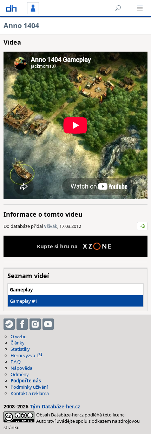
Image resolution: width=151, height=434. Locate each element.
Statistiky (20, 349)
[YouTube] (48, 324)
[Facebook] (22, 324)
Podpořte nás (26, 380)
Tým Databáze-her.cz (55, 406)
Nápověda (21, 368)
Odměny (20, 374)
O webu (19, 336)
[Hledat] (118, 8)
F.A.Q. (16, 362)
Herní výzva (23, 355)
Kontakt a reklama (30, 393)
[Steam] (9, 324)
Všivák (50, 226)
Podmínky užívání (29, 387)
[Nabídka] (139, 8)
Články (18, 343)
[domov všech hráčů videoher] (11, 8)
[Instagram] (35, 324)
